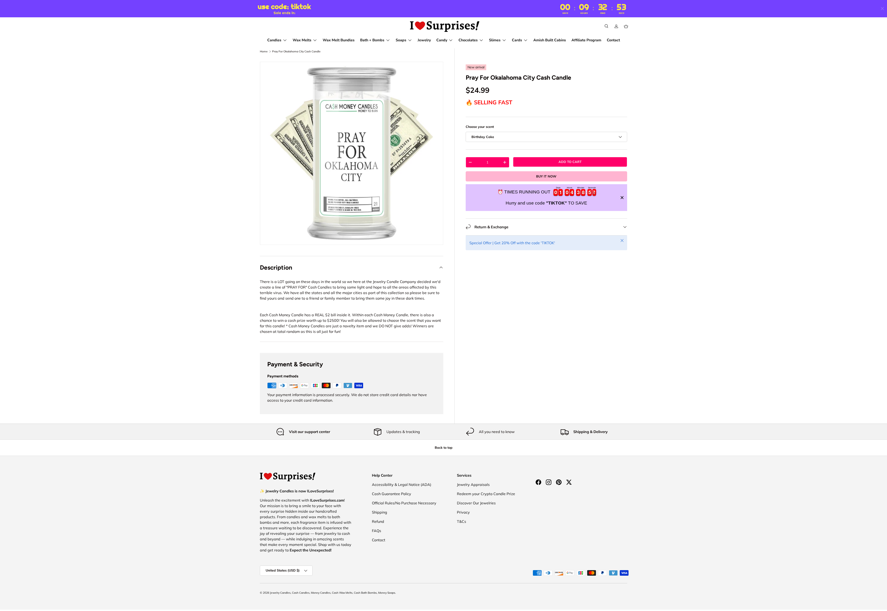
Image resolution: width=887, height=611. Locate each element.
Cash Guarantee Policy (391, 493)
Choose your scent (480, 127)
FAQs (376, 530)
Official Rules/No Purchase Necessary (404, 503)
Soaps (401, 40)
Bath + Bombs (372, 40)
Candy (441, 40)
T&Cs (461, 521)
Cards (517, 40)
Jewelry (424, 40)
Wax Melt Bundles (339, 40)
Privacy (463, 512)
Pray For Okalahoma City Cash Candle (296, 51)
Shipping (379, 512)
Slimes (495, 40)
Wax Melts (302, 40)
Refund (378, 521)
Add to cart (570, 162)
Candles (274, 40)
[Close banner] (622, 197)
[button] (626, 26)
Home (264, 51)
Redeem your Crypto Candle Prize (486, 493)
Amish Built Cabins (549, 40)
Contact (613, 40)
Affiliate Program (586, 40)
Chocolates (468, 40)
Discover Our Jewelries (476, 503)
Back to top (444, 447)
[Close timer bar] (882, 8)
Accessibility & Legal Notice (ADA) (401, 484)
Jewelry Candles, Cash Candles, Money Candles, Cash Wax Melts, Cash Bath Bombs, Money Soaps (332, 592)
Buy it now (546, 176)
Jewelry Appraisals (473, 484)
